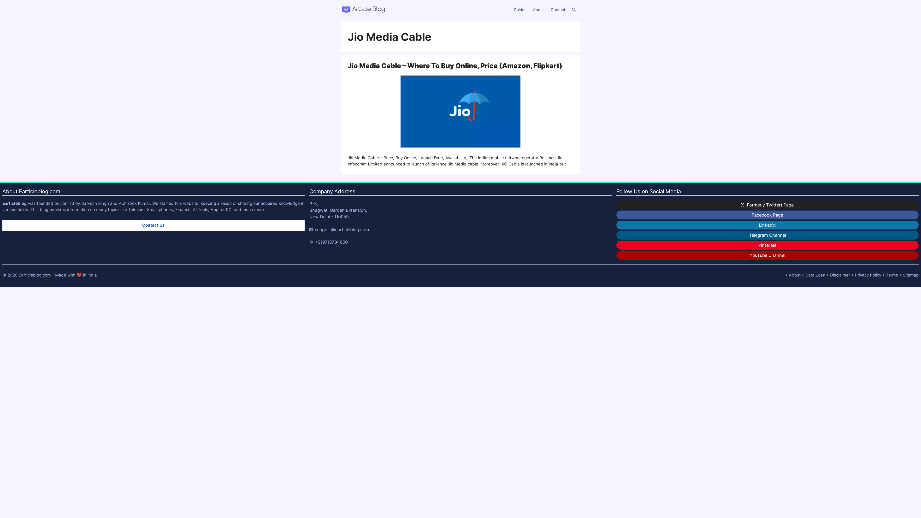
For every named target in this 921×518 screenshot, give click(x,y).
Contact (558, 9)
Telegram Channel (767, 235)
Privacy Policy (868, 275)
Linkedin (767, 225)
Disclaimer (840, 275)
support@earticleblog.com (342, 229)
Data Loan (815, 275)
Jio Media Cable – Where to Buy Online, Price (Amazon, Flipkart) (455, 66)
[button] (574, 9)
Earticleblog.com (35, 275)
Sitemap (911, 275)
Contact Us (153, 225)
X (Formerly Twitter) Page (767, 204)
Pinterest (767, 245)
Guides (520, 9)
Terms (892, 275)
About (538, 9)
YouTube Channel (767, 255)
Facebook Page (767, 215)
